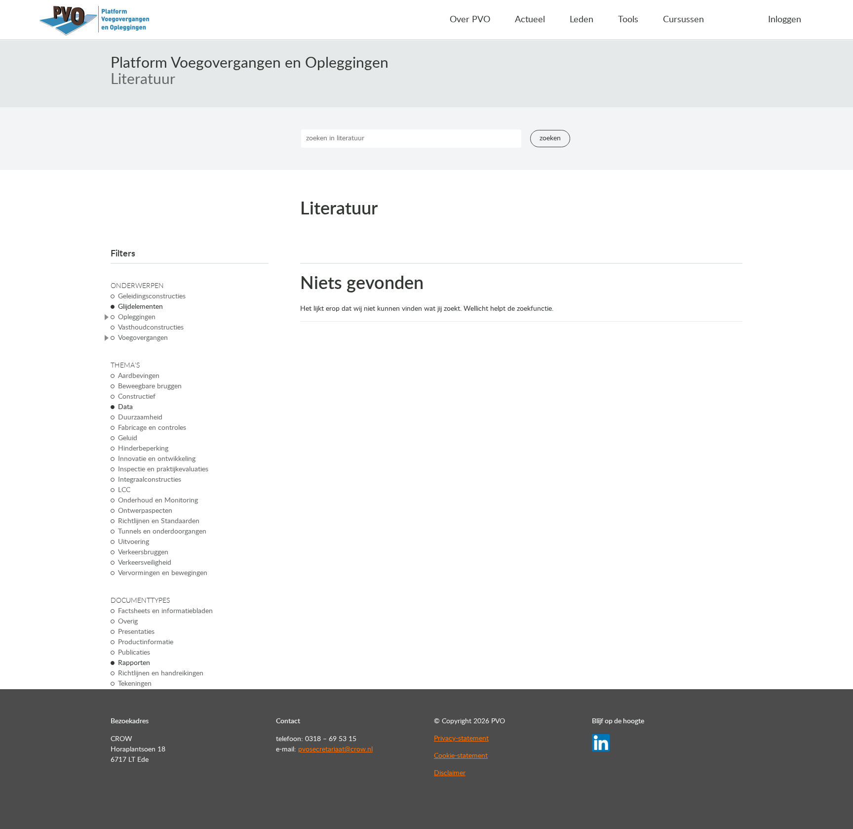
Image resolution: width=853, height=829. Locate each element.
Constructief (136, 396)
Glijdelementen (140, 306)
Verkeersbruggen (143, 552)
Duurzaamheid (140, 417)
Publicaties (134, 652)
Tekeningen (135, 683)
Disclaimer (449, 773)
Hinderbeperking (143, 448)
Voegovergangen (143, 337)
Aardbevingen (138, 376)
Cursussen (683, 19)
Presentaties (136, 631)
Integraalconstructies (149, 479)
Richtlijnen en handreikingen (160, 673)
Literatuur (143, 79)
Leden (581, 19)
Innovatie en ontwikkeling (156, 459)
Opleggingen (136, 317)
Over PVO (470, 19)
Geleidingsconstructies (152, 296)
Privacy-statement (461, 738)
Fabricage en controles (152, 427)
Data (125, 407)
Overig (128, 621)
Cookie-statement (461, 755)
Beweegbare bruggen (150, 386)
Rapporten (134, 663)
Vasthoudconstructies (151, 327)
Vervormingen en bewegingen (162, 573)
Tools (628, 19)
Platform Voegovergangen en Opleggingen (249, 63)
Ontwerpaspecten (145, 510)
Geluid (127, 438)
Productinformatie (145, 642)
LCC (124, 490)
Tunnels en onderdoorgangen (162, 531)
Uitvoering (133, 542)
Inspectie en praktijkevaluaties (163, 469)
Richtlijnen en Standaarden (158, 521)
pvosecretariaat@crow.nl (335, 749)
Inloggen (784, 19)
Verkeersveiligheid (144, 562)
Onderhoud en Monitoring (158, 500)
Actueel (530, 19)
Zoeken (550, 138)
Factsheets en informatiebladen (165, 611)
